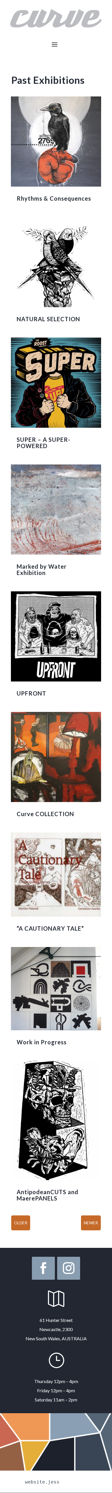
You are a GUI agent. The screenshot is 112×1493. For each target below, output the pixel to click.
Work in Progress (42, 1042)
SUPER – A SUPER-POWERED (43, 442)
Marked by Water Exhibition (42, 569)
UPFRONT (31, 693)
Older (20, 1222)
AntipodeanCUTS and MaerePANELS (47, 1195)
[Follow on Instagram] (68, 1268)
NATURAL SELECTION (48, 318)
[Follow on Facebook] (43, 1268)
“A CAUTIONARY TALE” (50, 928)
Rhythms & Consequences (54, 198)
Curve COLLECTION (45, 813)
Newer (91, 1222)
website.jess (42, 1482)
